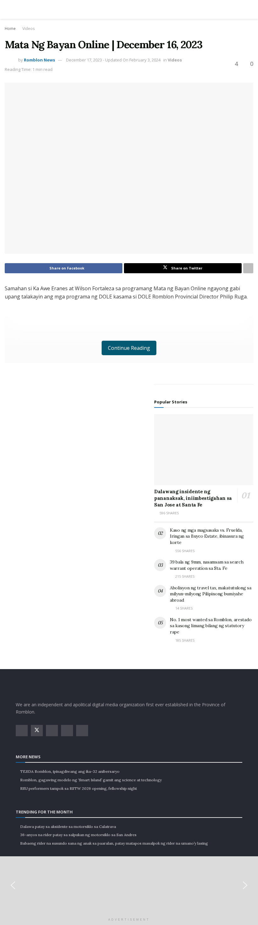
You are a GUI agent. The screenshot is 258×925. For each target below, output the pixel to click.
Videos (28, 28)
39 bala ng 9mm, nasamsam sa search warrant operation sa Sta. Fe (206, 565)
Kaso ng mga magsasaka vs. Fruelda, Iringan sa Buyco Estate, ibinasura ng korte (207, 536)
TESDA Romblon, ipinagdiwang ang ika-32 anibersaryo (70, 771)
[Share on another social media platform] (248, 268)
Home (10, 28)
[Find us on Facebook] (22, 730)
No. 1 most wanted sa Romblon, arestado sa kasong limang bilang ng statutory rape (210, 626)
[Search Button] (239, 9)
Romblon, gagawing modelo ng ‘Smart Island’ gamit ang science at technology (91, 780)
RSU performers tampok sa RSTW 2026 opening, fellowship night (78, 788)
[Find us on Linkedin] (82, 730)
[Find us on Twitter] (37, 730)
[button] (13, 885)
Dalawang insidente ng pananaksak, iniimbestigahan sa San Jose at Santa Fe (193, 498)
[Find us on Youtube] (67, 730)
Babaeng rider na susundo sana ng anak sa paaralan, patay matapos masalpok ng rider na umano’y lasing (114, 843)
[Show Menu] (18, 9)
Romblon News (39, 60)
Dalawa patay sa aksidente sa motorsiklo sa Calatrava (68, 826)
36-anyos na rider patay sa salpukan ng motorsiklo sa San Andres (78, 834)
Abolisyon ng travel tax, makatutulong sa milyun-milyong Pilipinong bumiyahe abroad (210, 594)
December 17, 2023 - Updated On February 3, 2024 (113, 60)
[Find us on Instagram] (52, 730)
